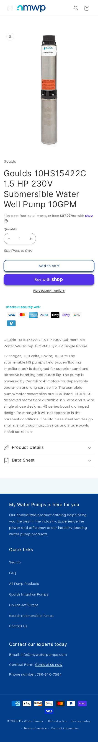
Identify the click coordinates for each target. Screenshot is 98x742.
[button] (9, 8)
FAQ (12, 573)
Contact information (65, 728)
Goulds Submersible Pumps (31, 616)
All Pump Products (24, 584)
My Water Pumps (31, 721)
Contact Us (18, 626)
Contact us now (48, 664)
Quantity (10, 229)
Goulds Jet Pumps (24, 605)
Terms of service (35, 728)
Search (15, 562)
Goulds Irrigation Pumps (28, 594)
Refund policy (57, 721)
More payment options (49, 290)
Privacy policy (81, 721)
